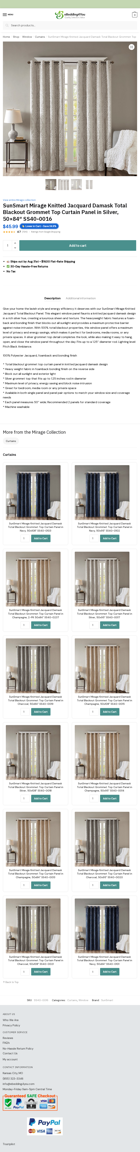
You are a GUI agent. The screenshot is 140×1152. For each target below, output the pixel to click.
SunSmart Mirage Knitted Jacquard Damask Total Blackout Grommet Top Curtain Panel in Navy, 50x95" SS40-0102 (104, 527)
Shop (16, 36)
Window (27, 36)
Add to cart (77, 245)
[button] (132, 47)
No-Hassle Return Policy (18, 1048)
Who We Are (11, 1020)
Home (6, 36)
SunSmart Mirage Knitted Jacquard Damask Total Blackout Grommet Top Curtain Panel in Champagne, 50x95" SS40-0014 (104, 787)
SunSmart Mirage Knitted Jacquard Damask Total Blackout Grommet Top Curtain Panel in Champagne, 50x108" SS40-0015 (104, 700)
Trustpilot (9, 1144)
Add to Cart (41, 538)
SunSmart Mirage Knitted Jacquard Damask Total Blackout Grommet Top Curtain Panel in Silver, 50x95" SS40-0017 (104, 613)
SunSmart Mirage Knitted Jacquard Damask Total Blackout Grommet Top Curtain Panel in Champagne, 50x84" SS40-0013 (35, 873)
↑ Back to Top (11, 982)
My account (10, 1059)
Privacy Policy (11, 1025)
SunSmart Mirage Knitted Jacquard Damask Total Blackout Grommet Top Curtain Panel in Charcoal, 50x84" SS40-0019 (35, 700)
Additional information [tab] (81, 298)
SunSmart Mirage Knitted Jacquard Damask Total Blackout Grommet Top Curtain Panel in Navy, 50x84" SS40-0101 (104, 960)
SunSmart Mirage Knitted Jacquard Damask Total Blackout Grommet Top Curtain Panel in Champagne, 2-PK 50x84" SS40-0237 (35, 613)
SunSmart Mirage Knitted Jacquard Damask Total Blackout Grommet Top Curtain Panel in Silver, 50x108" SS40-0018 (35, 787)
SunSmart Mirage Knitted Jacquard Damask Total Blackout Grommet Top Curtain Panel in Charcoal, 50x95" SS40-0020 (104, 873)
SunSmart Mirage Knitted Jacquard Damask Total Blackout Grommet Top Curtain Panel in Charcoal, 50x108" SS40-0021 (35, 960)
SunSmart (107, 1000)
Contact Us (10, 1053)
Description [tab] (52, 298)
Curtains (40, 36)
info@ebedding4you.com (18, 1084)
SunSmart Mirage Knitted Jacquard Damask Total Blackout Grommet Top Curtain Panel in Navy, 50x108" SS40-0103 (35, 527)
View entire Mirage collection (19, 200)
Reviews (8, 1038)
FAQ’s (6, 1043)
